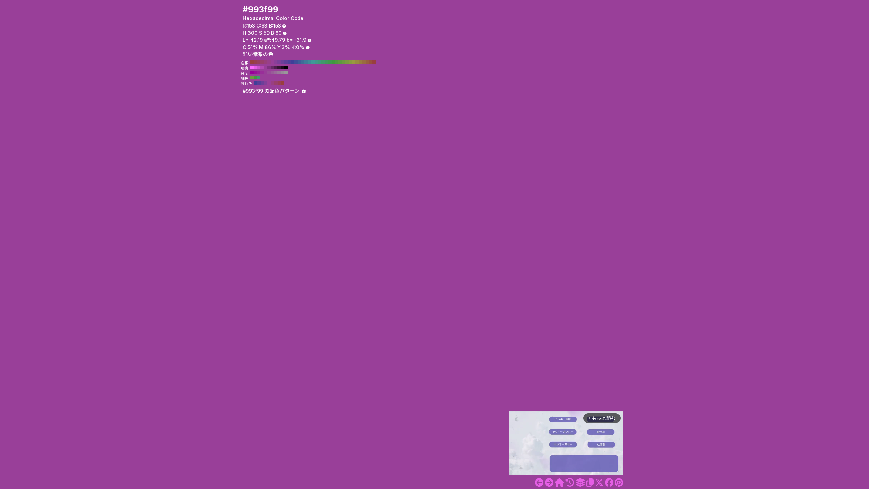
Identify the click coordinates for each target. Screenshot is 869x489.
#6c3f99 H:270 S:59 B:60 (282, 62)
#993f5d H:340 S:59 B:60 (258, 62)
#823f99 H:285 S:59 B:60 (265, 83)
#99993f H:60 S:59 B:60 (353, 62)
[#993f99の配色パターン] (580, 482)
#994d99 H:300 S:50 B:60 (269, 72)
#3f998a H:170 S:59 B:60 (316, 62)
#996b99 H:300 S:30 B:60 (275, 72)
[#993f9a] (549, 482)
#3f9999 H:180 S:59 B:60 (313, 62)
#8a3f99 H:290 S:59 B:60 (275, 62)
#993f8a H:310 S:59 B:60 (269, 62)
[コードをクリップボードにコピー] (590, 482)
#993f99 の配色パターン (272, 91)
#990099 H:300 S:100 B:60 (252, 72)
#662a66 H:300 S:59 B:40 (272, 67)
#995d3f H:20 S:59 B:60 (367, 62)
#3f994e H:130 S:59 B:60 (330, 62)
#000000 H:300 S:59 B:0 (286, 67)
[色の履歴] (570, 482)
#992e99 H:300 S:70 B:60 (262, 72)
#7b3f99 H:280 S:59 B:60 (279, 62)
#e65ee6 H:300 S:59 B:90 (255, 67)
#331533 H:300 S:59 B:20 (279, 67)
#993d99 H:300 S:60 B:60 (265, 72)
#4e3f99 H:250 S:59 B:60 (289, 62)
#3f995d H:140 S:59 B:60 (326, 62)
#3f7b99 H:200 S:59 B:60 (306, 62)
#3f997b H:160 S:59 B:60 (319, 62)
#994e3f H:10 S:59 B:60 (370, 62)
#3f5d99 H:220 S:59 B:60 (299, 62)
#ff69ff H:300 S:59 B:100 (252, 67)
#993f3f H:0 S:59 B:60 (374, 62)
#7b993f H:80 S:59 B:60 (347, 62)
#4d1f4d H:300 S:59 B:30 (275, 67)
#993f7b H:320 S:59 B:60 (265, 62)
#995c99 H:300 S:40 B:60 (272, 72)
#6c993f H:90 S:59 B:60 (343, 62)
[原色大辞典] (559, 482)
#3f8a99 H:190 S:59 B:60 (309, 62)
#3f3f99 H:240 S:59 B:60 (292, 62)
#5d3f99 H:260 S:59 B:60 (286, 62)
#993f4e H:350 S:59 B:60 (255, 62)
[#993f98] (539, 482)
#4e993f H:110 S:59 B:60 (336, 62)
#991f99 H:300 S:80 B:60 (258, 72)
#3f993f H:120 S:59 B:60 (333, 62)
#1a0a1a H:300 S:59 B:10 (282, 67)
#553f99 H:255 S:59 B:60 (259, 83)
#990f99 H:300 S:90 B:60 (255, 72)
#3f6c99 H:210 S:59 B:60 (302, 62)
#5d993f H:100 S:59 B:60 (340, 62)
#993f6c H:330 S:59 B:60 (262, 62)
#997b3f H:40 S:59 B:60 (360, 62)
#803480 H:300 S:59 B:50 (269, 67)
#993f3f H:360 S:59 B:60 (252, 62)
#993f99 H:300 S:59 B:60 (272, 62)
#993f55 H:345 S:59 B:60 (279, 83)
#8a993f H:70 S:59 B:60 (350, 62)
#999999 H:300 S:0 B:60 (286, 72)
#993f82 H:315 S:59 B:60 (272, 83)
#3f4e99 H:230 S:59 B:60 (296, 62)
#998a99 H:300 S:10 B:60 (282, 72)
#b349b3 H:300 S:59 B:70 (262, 67)
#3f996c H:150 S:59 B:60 (323, 62)
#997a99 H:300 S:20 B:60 (279, 72)
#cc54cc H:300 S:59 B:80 (258, 67)
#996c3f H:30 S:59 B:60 (364, 62)
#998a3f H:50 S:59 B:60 (357, 62)
